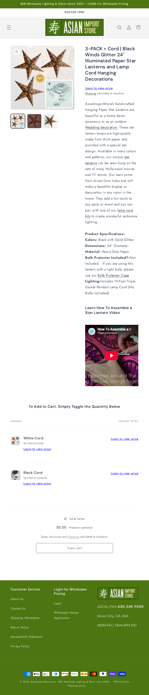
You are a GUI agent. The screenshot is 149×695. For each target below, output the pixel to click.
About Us (17, 599)
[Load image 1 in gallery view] (18, 121)
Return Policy (20, 627)
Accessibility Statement (26, 637)
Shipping (90, 93)
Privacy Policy (20, 646)
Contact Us (18, 608)
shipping (73, 537)
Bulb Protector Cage (113, 275)
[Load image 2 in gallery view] (34, 121)
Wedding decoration (101, 127)
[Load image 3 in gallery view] (51, 121)
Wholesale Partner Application (66, 615)
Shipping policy (77, 685)
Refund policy (121, 681)
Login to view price (99, 88)
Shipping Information (25, 618)
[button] (9, 27)
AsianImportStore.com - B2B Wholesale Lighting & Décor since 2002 (70, 682)
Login (58, 603)
